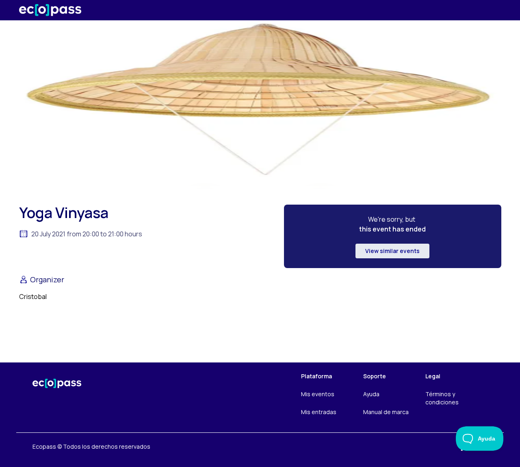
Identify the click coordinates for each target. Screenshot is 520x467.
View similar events (392, 251)
